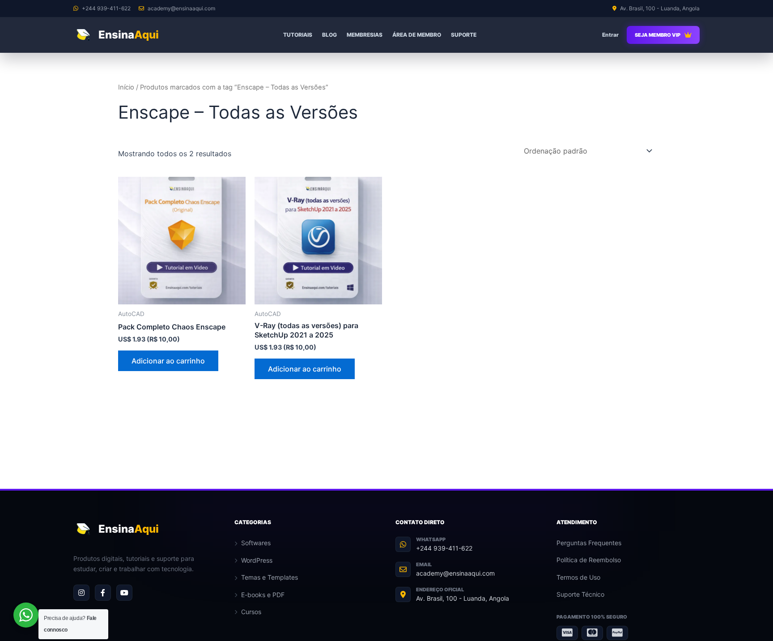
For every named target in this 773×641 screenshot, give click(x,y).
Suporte (463, 34)
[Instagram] (81, 593)
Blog (329, 34)
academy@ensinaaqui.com (455, 573)
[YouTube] (124, 593)
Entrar (610, 34)
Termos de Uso (578, 577)
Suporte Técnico (580, 594)
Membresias (364, 34)
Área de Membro (416, 34)
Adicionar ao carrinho (168, 360)
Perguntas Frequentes (588, 543)
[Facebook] (103, 593)
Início (126, 87)
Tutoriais (297, 34)
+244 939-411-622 (444, 548)
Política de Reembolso (588, 560)
